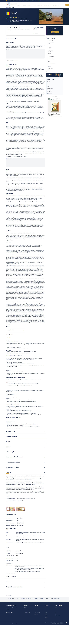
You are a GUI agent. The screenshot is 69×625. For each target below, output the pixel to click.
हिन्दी (55, 614)
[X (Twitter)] (9, 612)
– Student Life (51, 50)
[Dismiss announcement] (62, 0)
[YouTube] (12, 612)
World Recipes (49, 93)
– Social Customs (51, 42)
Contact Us (36, 609)
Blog (48, 86)
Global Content (39, 5)
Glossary (35, 600)
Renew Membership (27, 609)
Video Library (49, 91)
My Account (26, 610)
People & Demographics (52, 63)
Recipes (49, 5)
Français (56, 610)
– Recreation (50, 47)
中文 (55, 612)
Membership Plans (27, 612)
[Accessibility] (66, 622)
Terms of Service (37, 612)
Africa (10, 7)
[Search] (58, 5)
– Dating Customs (51, 46)
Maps (49, 61)
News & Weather (50, 68)
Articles (34, 5)
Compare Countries (50, 88)
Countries (18, 5)
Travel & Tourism (50, 51)
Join (25, 607)
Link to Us (46, 617)
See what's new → (39, 0)
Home (7, 7)
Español (56, 609)
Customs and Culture (51, 40)
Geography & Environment (52, 59)
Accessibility (36, 614)
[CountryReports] (11, 3)
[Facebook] (7, 612)
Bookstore (29, 5)
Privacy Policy (36, 610)
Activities (45, 5)
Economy (49, 66)
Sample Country (47, 610)
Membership (55, 5)
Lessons (41, 598)
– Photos (50, 48)
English (61, 4)
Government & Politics (51, 64)
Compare (24, 5)
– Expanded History (51, 56)
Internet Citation (58, 598)
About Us (35, 607)
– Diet (49, 43)
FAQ (45, 607)
